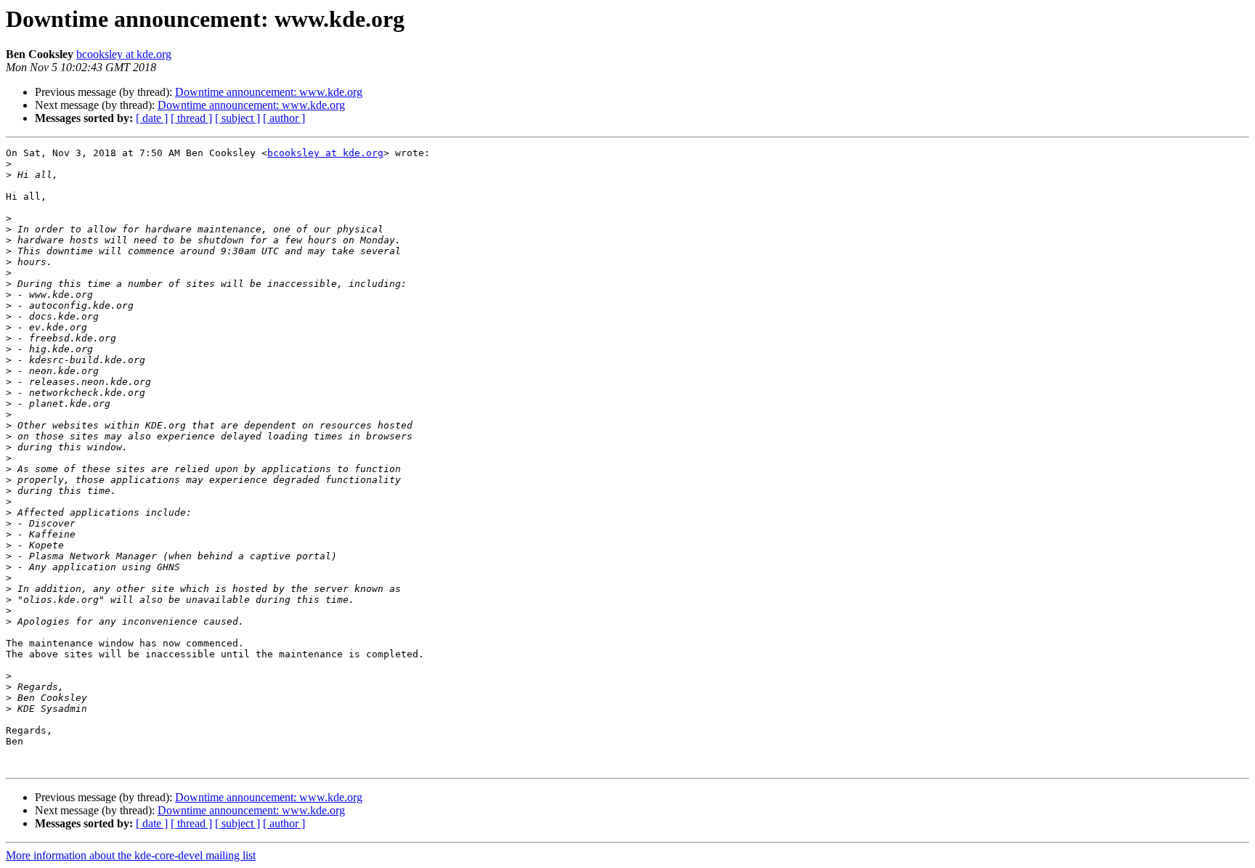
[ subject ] (237, 118)
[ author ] (284, 118)
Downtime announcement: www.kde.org (268, 92)
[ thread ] (191, 118)
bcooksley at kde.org (123, 54)
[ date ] (152, 118)
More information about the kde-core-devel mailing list (131, 855)
